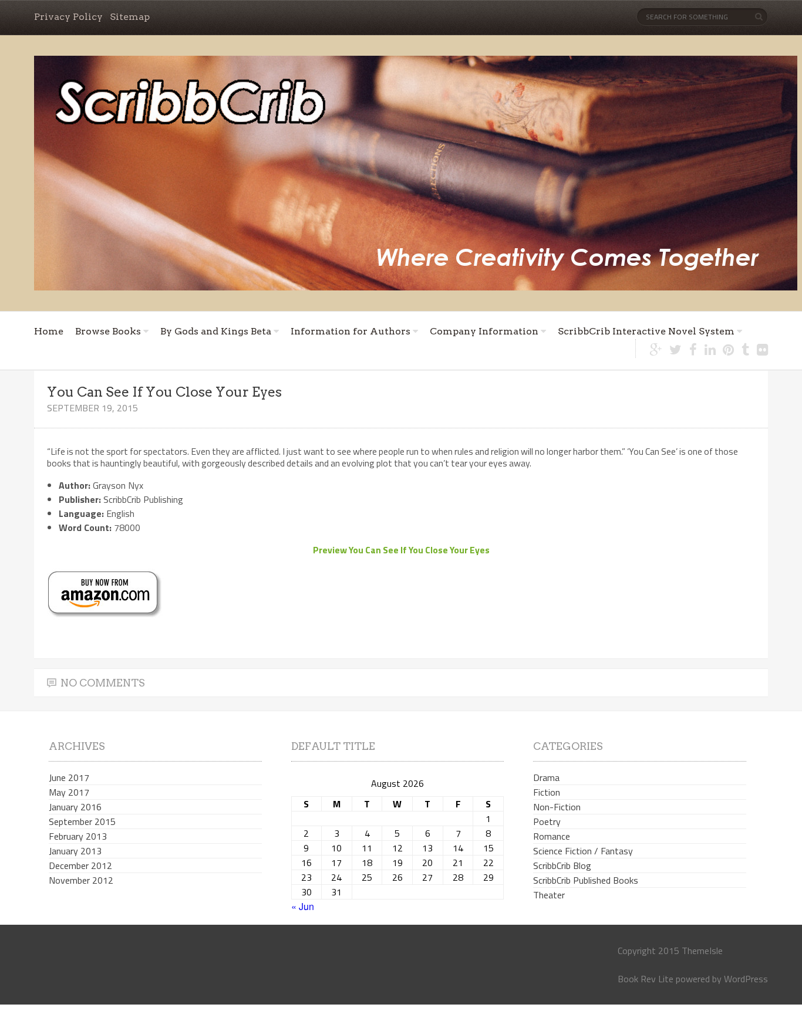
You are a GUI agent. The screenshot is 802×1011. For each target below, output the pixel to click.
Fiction (546, 792)
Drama (546, 777)
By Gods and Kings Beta (215, 331)
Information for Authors (350, 331)
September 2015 (82, 821)
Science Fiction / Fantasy (583, 851)
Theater (549, 895)
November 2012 (81, 880)
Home (48, 331)
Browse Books (108, 331)
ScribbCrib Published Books (585, 880)
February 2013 (78, 836)
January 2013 (75, 851)
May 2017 (69, 792)
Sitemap (130, 16)
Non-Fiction (557, 807)
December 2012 (80, 865)
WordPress (746, 979)
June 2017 (69, 777)
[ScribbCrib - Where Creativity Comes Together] (415, 173)
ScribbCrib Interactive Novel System (646, 331)
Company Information (484, 331)
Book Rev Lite (645, 979)
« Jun (302, 906)
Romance (551, 836)
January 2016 (75, 807)
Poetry (547, 821)
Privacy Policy (68, 16)
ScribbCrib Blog (562, 865)
